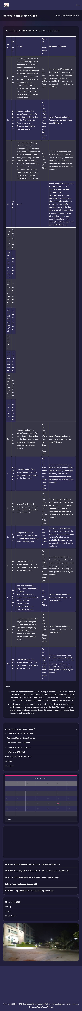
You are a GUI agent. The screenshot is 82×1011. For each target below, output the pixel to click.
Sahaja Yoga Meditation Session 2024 (21, 884)
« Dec (9, 819)
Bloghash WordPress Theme (41, 1007)
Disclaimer (9, 766)
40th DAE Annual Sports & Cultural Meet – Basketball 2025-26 (32, 864)
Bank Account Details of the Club (18, 756)
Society (8, 907)
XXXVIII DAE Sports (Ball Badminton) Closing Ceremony (29, 891)
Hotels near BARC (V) (16, 752)
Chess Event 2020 (12, 902)
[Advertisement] (41, 842)
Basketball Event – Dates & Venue (21, 738)
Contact (8, 761)
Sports (8, 911)
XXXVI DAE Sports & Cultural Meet (19, 729)
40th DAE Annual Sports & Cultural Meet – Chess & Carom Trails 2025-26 (37, 871)
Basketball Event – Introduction (20, 733)
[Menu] (77, 5)
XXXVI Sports (10, 916)
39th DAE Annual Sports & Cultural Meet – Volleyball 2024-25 (32, 877)
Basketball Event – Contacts (19, 747)
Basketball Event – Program (18, 743)
